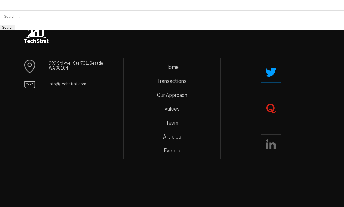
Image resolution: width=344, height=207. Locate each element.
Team (172, 123)
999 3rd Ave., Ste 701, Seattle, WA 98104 (76, 66)
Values (172, 109)
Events (172, 151)
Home (172, 67)
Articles (172, 137)
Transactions (172, 81)
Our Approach (172, 95)
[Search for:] (172, 16)
